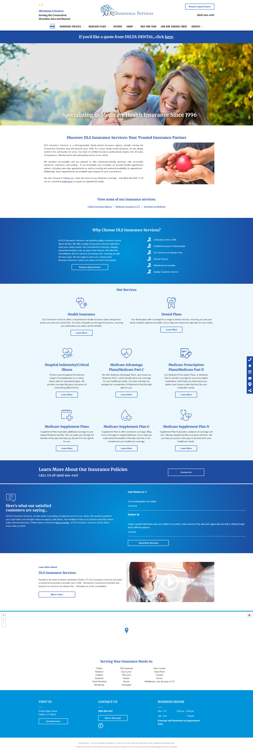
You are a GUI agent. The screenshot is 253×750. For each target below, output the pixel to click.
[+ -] (126, 633)
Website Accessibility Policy (164, 743)
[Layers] (249, 615)
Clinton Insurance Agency (100, 206)
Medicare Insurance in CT (128, 206)
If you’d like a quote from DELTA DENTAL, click (121, 36)
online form (67, 181)
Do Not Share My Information (103, 743)
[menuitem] (52, 26)
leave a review (62, 522)
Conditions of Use (122, 743)
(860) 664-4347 (205, 15)
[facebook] (100, 726)
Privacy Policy (83, 743)
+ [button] (4, 615)
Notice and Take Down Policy (142, 743)
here (169, 36)
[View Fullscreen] (4, 625)
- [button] (4, 619)
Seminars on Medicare (154, 206)
